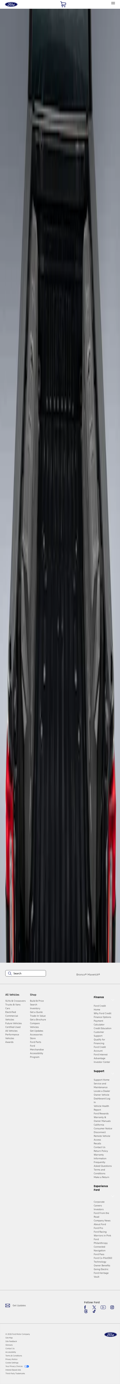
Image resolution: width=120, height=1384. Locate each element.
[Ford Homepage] (110, 1334)
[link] (9, 1338)
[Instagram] (112, 1307)
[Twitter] (94, 1307)
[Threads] (86, 1311)
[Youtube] (103, 1307)
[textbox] (25, 973)
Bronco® (81, 974)
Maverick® (94, 974)
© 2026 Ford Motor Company (17, 1334)
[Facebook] (86, 1307)
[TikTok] (94, 1311)
